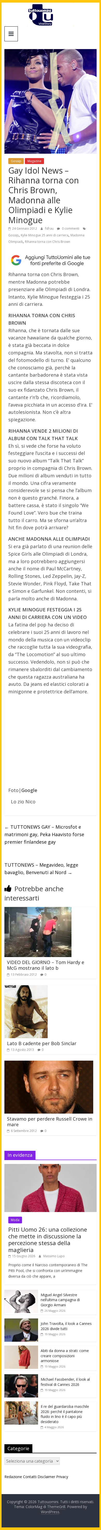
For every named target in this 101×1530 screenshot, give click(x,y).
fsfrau (49, 228)
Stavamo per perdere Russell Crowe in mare (49, 1122)
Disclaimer (46, 1476)
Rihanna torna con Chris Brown (47, 241)
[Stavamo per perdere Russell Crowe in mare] (48, 1064)
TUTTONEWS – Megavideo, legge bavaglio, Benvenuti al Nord (41, 868)
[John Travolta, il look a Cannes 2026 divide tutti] (21, 1321)
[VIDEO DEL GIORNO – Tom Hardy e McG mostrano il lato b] (37, 910)
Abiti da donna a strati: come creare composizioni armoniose (65, 1355)
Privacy (62, 1476)
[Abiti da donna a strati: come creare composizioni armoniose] (21, 1348)
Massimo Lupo (54, 1256)
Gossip (16, 161)
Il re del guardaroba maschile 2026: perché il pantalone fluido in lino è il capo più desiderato (65, 1414)
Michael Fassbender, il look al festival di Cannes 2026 (65, 1382)
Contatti (30, 1476)
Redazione (13, 1476)
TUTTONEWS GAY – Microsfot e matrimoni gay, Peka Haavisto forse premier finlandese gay (44, 834)
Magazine (34, 161)
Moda (15, 1220)
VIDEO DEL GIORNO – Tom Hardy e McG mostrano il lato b (45, 965)
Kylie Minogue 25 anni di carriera (44, 235)
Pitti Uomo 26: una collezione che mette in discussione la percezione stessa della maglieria (47, 1239)
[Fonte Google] (50, 260)
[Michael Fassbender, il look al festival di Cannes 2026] (21, 1376)
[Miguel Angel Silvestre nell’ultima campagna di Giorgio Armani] (21, 1292)
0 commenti (70, 228)
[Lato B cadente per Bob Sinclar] (26, 988)
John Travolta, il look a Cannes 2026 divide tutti (66, 1326)
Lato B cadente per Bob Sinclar (41, 1043)
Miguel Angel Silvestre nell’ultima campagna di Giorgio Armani (60, 1299)
